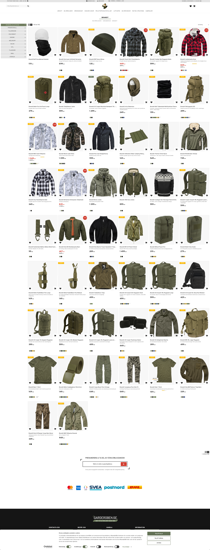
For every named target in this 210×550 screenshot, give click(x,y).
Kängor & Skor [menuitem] (89, 11)
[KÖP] (55, 55)
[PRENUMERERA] (126, 464)
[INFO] (85, 55)
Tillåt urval (159, 538)
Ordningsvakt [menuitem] (78, 11)
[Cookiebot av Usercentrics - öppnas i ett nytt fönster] (48, 547)
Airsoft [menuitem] (59, 11)
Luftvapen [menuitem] (117, 11)
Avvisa (159, 543)
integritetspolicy (119, 469)
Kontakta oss (91, 1)
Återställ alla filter (12, 25)
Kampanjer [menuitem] (149, 11)
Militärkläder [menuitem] (68, 11)
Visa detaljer (125, 546)
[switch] (85, 546)
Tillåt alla (159, 533)
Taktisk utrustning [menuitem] (138, 11)
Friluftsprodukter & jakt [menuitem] (104, 11)
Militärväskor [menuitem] (126, 11)
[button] (191, 6)
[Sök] (28, 6)
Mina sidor (101, 1)
